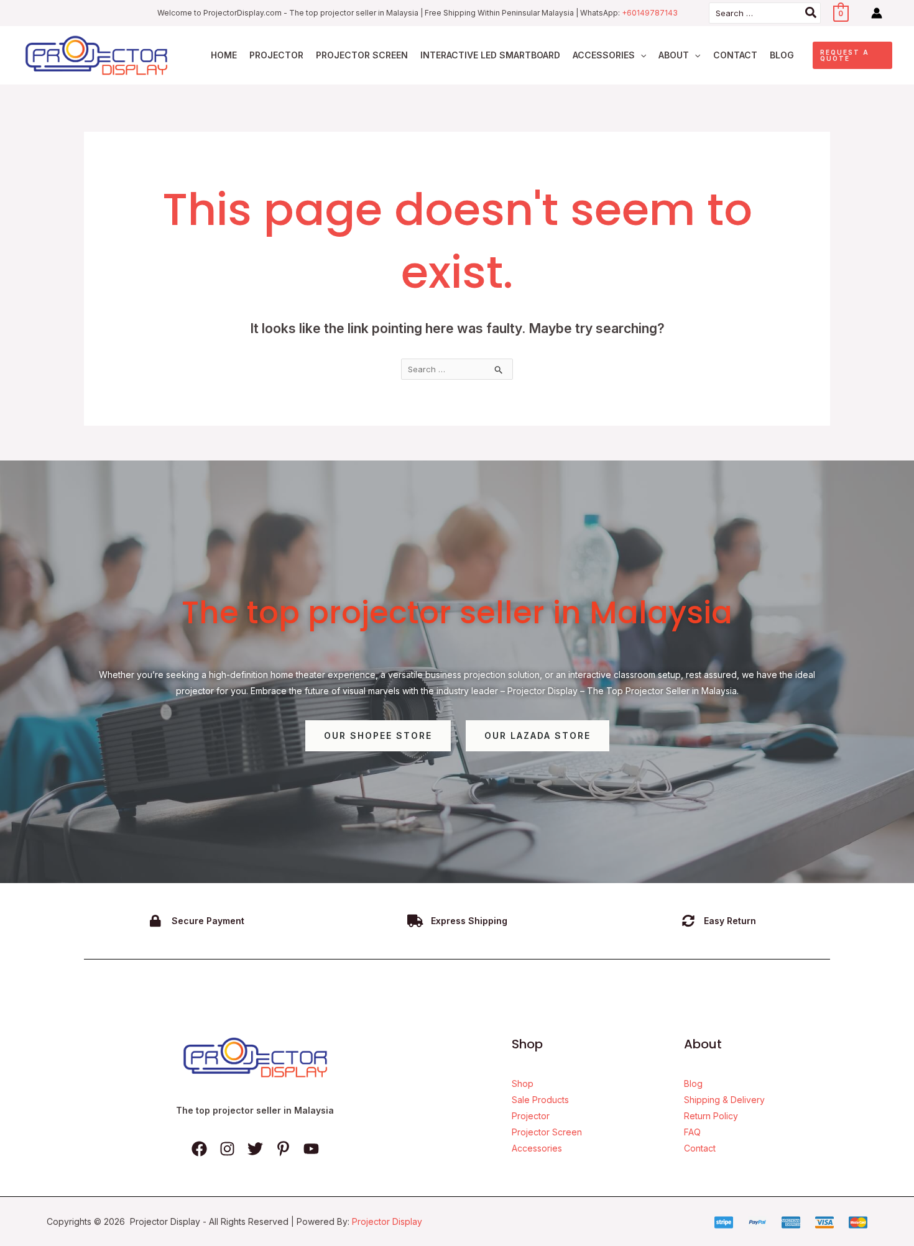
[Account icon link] (876, 13)
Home (224, 55)
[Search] (811, 13)
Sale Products (540, 1099)
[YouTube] (311, 1149)
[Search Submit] (499, 369)
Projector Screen (362, 55)
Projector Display (387, 1221)
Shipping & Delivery (724, 1099)
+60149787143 (650, 12)
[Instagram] (227, 1149)
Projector (276, 55)
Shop (522, 1083)
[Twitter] (255, 1149)
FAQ (692, 1132)
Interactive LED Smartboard (490, 55)
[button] (640, 55)
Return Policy (711, 1116)
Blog (782, 55)
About (673, 55)
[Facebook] (199, 1149)
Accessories (604, 55)
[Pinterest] (283, 1149)
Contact (735, 55)
